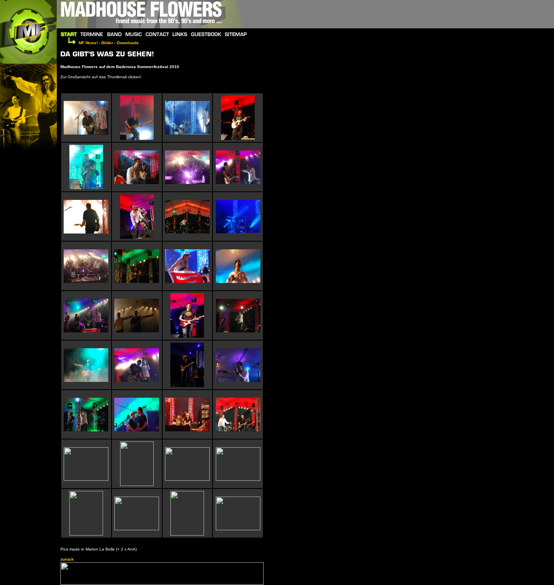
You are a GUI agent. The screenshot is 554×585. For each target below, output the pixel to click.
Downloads (128, 43)
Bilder (107, 43)
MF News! (88, 43)
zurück (67, 559)
